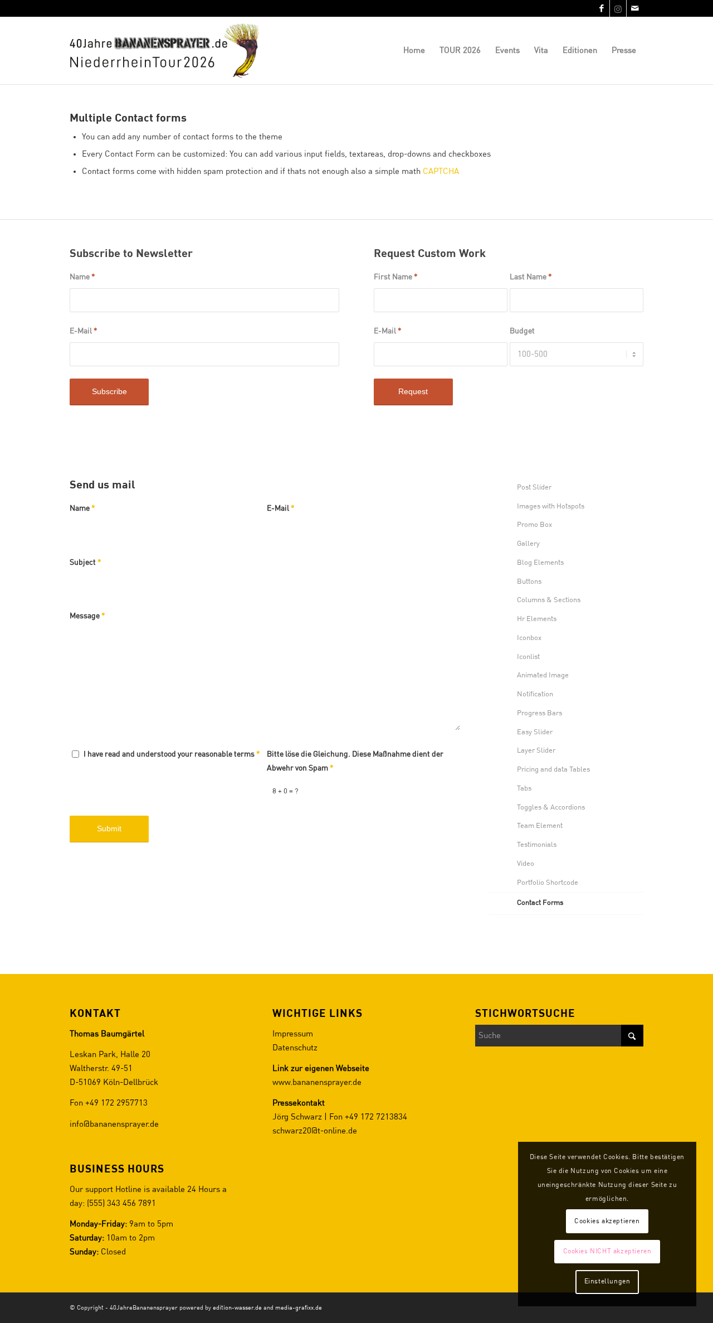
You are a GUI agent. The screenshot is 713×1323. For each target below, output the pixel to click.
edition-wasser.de (237, 1308)
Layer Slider (536, 750)
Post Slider (534, 487)
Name (82, 277)
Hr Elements (536, 619)
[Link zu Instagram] (618, 8)
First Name (396, 277)
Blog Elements (540, 562)
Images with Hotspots (550, 506)
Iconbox (529, 638)
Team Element (540, 826)
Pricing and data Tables (553, 769)
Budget (522, 331)
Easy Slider (535, 732)
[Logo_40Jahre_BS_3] (169, 50)
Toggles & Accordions (551, 807)
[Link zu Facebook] (601, 8)
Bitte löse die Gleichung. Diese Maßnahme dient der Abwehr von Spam (355, 761)
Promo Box (534, 525)
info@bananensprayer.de (114, 1124)
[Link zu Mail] (635, 8)
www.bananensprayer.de (317, 1082)
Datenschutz (295, 1048)
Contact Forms (540, 903)
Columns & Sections (548, 600)
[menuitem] (414, 50)
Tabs (524, 788)
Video (525, 864)
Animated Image (543, 675)
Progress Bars (539, 713)
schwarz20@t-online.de (314, 1131)
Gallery (528, 543)
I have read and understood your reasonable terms (172, 754)
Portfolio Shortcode (547, 882)
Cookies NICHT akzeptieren (607, 1251)
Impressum (292, 1034)
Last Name (531, 277)
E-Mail (83, 331)
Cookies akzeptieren (606, 1221)
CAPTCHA (441, 171)
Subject (85, 562)
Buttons (529, 581)
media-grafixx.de (298, 1308)
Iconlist (528, 657)
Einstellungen (607, 1281)
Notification (535, 694)
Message (87, 616)
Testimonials (536, 845)
